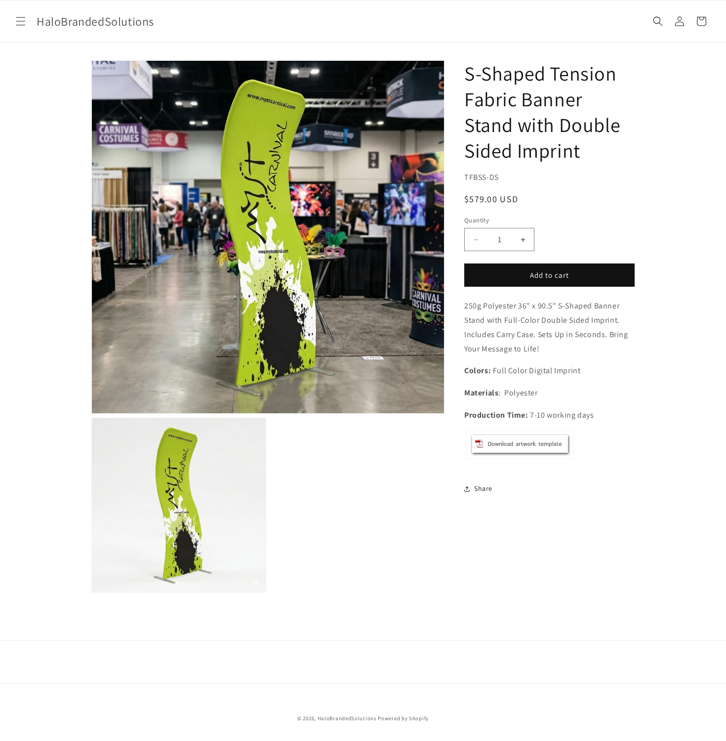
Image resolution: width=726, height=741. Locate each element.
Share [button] (483, 488)
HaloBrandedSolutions (347, 718)
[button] (21, 21)
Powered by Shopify (403, 718)
